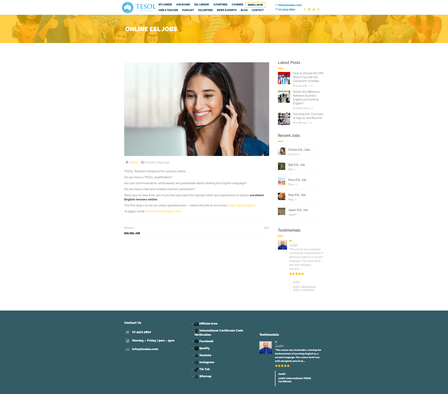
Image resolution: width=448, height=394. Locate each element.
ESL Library (201, 4)
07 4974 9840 (286, 9)
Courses (237, 4)
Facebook (206, 341)
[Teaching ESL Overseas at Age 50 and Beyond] (284, 118)
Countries (220, 4)
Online (133, 162)
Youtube (205, 355)
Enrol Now (255, 5)
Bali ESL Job (132, 233)
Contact (258, 10)
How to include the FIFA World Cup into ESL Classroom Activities (308, 77)
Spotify (204, 348)
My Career (165, 4)
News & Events (227, 10)
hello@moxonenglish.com (163, 211)
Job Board (183, 4)
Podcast (188, 10)
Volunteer (205, 10)
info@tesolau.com (290, 5)
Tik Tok (204, 369)
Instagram (206, 362)
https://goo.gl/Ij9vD (241, 205)
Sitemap (205, 376)
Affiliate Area (208, 323)
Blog (244, 10)
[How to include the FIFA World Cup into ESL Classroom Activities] (284, 77)
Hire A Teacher (168, 10)
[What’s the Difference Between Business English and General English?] (284, 96)
